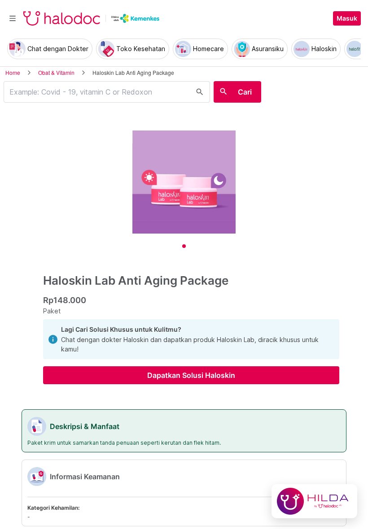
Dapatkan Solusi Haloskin (191, 375)
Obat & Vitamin (56, 72)
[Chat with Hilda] (314, 501)
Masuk (347, 18)
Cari (245, 92)
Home (12, 72)
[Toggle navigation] (12, 18)
